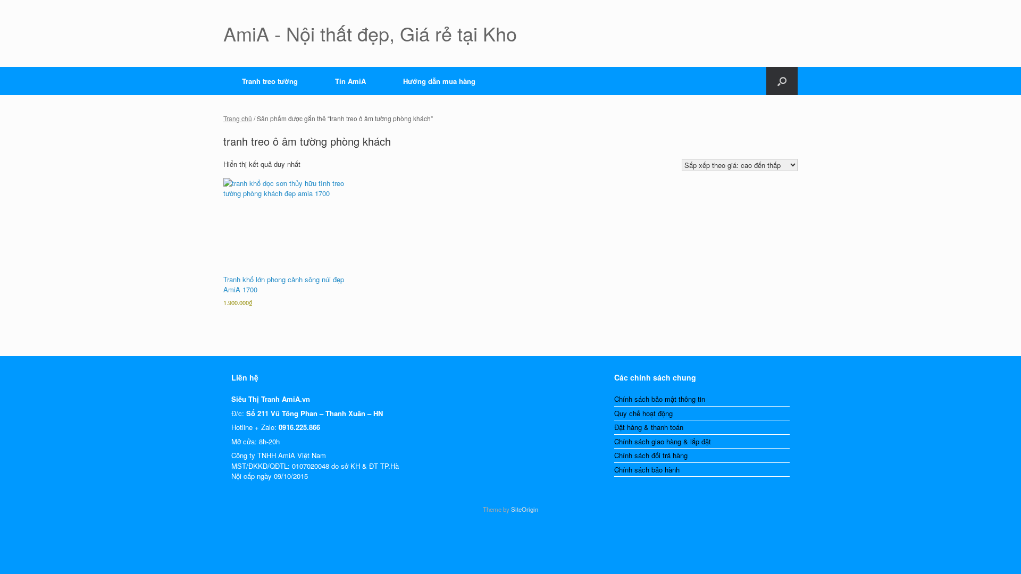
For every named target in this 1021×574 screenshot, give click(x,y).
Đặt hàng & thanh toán (648, 427)
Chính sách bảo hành (647, 470)
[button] (782, 81)
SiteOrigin (524, 509)
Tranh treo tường (270, 81)
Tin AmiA (350, 81)
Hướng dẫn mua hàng (439, 81)
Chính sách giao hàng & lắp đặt (662, 441)
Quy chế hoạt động (643, 413)
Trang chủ (237, 118)
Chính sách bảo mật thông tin (659, 399)
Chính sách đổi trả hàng (651, 455)
